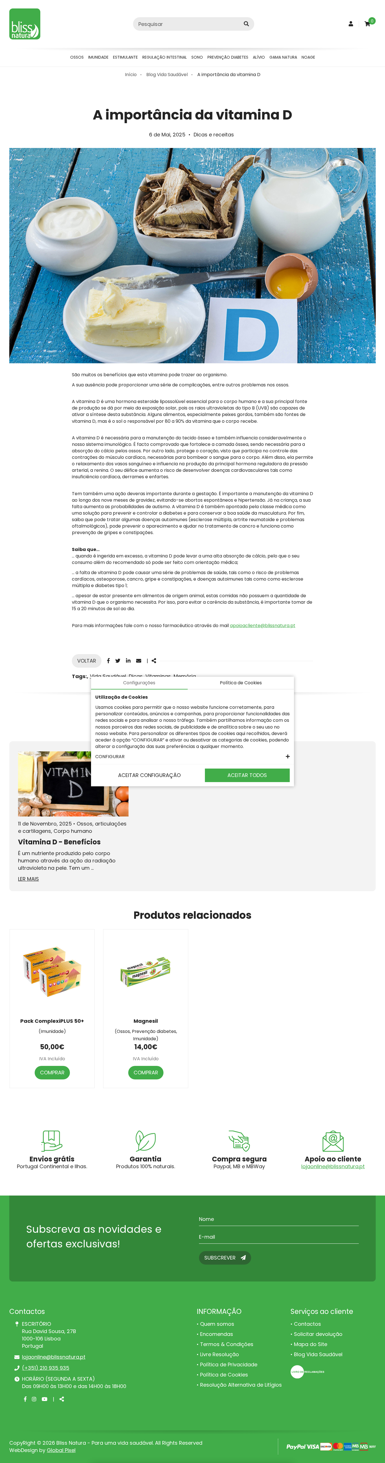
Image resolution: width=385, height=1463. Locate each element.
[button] (192, 756)
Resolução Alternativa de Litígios (241, 1384)
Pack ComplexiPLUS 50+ (52, 1020)
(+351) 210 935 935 (45, 1367)
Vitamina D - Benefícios (59, 842)
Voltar (86, 660)
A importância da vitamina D (228, 74)
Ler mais (28, 878)
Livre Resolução (219, 1354)
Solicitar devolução (318, 1334)
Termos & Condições (226, 1344)
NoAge (308, 57)
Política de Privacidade (228, 1364)
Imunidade (98, 57)
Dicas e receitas (214, 134)
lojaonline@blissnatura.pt (333, 1166)
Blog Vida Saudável (167, 74)
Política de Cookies (224, 1374)
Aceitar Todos (247, 775)
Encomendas (216, 1334)
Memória (185, 676)
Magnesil (146, 1020)
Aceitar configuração (149, 775)
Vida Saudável (108, 676)
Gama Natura (283, 57)
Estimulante (125, 57)
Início (131, 74)
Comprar (52, 1072)
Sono (197, 57)
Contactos (307, 1323)
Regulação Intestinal (164, 57)
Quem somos (217, 1323)
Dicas (136, 676)
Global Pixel (61, 1450)
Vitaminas (158, 676)
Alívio (259, 57)
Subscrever (220, 1257)
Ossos (77, 57)
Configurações (139, 683)
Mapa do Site (310, 1344)
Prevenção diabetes (227, 57)
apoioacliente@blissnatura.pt (262, 625)
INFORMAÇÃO (219, 1311)
